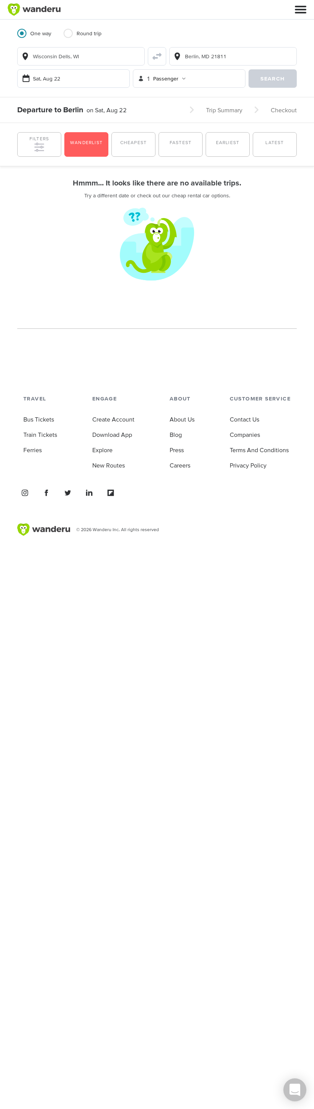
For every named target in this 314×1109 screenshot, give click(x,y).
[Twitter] (67, 492)
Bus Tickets (38, 419)
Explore (102, 449)
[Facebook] (46, 492)
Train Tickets (40, 434)
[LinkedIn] (89, 492)
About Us (182, 419)
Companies (245, 434)
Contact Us (244, 419)
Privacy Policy (248, 465)
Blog (176, 434)
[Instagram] (25, 492)
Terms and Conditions (259, 449)
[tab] (40, 38)
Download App (112, 434)
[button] (300, 9)
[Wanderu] (34, 9)
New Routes (108, 465)
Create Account (113, 419)
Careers (180, 465)
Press (177, 449)
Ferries (32, 449)
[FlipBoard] (110, 492)
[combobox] (81, 56)
